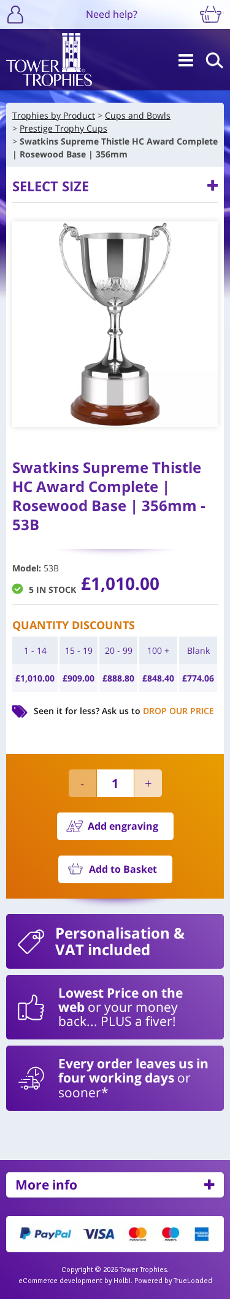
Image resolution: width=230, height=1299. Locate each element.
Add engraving (123, 826)
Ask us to (158, 711)
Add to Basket (123, 869)
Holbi (122, 1280)
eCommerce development (60, 1280)
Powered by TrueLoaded (173, 1280)
